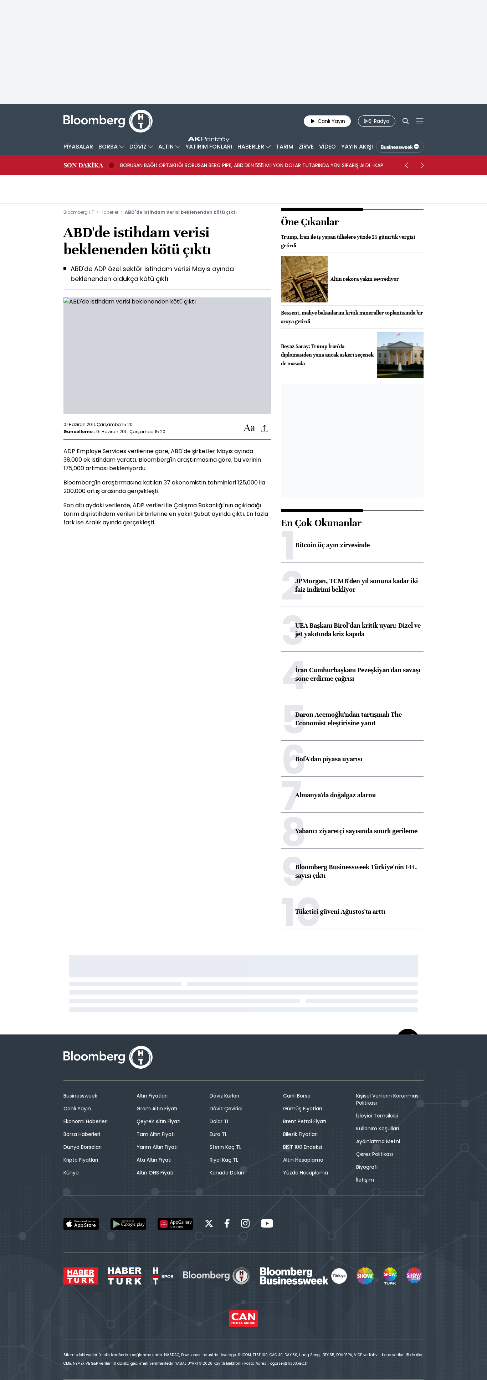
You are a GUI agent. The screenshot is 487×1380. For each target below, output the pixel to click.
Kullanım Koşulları (377, 1128)
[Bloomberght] (108, 121)
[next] (422, 165)
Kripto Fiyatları (80, 1159)
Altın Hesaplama (303, 1159)
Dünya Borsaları (82, 1147)
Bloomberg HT (78, 212)
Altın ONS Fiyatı (155, 1172)
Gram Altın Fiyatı (157, 1108)
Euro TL (218, 1134)
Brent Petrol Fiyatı (304, 1121)
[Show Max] (415, 1276)
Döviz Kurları (224, 1095)
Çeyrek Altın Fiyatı (158, 1121)
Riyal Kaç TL (224, 1159)
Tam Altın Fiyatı (156, 1134)
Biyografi (367, 1167)
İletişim (365, 1179)
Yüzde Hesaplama (305, 1172)
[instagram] (245, 1224)
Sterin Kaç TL (225, 1147)
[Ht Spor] (162, 1276)
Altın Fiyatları (152, 1095)
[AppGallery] (175, 1224)
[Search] (406, 121)
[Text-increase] (249, 428)
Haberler (109, 212)
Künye (71, 1172)
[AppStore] (81, 1224)
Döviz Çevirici (226, 1108)
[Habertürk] (80, 1276)
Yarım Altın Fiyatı (157, 1147)
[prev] (406, 165)
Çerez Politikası (374, 1154)
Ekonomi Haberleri (85, 1121)
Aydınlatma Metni (378, 1141)
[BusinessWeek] (400, 146)
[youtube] (267, 1224)
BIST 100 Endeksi (302, 1147)
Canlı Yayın (77, 1108)
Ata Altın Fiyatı (154, 1159)
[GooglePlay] (128, 1224)
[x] (209, 1224)
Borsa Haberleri (81, 1134)
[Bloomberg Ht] (216, 1276)
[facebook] (227, 1224)
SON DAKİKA (83, 165)
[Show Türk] (390, 1276)
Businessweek (80, 1095)
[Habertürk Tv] (125, 1276)
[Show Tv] (365, 1276)
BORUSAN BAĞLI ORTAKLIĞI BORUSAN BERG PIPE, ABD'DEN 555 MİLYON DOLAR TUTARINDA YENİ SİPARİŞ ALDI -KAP (251, 165)
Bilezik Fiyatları (300, 1134)
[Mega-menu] (420, 121)
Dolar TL (219, 1121)
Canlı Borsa (297, 1095)
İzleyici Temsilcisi (377, 1115)
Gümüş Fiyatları (302, 1108)
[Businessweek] (303, 1276)
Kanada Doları (227, 1172)
